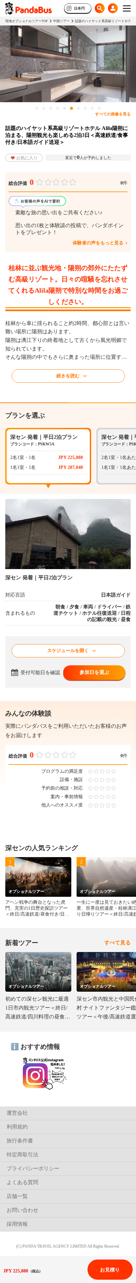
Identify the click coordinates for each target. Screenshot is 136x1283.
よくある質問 (22, 1182)
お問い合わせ (22, 1210)
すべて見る (117, 942)
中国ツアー (61, 21)
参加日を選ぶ (94, 672)
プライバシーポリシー (33, 1168)
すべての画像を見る (113, 114)
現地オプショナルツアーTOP (26, 21)
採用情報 (17, 1224)
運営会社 (17, 1113)
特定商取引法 (22, 1154)
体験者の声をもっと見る (98, 242)
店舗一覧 (17, 1196)
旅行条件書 (20, 1140)
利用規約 (17, 1127)
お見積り (110, 1269)
